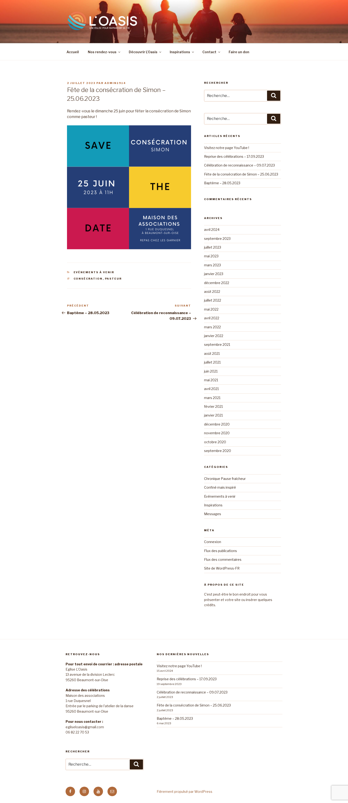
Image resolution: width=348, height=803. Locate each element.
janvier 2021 (213, 415)
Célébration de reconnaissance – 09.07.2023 (239, 165)
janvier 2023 (213, 274)
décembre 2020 (217, 424)
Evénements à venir (94, 272)
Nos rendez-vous (102, 52)
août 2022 (212, 292)
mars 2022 (212, 327)
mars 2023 (212, 265)
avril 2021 (211, 389)
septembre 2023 (217, 239)
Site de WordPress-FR (222, 568)
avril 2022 (211, 318)
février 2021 (213, 406)
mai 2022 (211, 309)
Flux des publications (220, 551)
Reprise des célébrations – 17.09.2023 (234, 156)
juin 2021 (211, 371)
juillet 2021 (212, 362)
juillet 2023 (212, 247)
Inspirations (180, 52)
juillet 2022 (212, 300)
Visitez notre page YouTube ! (226, 148)
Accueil (73, 52)
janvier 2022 (213, 336)
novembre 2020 (217, 433)
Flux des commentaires (222, 559)
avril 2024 (211, 230)
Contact (209, 52)
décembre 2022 (216, 283)
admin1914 (115, 83)
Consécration (88, 278)
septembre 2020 (217, 451)
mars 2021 (212, 398)
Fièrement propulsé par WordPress (184, 792)
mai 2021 (211, 380)
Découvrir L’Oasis (143, 52)
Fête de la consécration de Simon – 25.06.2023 (241, 174)
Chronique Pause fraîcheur (225, 479)
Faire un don (239, 52)
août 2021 (212, 353)
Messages (212, 514)
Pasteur (113, 278)
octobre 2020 (215, 442)
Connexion (212, 542)
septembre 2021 (217, 344)
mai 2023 (211, 256)
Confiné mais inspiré (220, 487)
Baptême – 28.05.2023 (222, 183)
